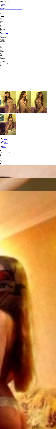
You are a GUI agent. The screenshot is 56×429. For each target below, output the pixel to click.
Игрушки (3, 146)
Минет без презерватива (5, 143)
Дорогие (3, 5)
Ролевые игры (4, 145)
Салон (3, 3)
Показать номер (2, 20)
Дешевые (3, 4)
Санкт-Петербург (3, 9)
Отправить (2, 161)
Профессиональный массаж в (6, 141)
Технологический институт (19, 9)
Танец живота (4, 147)
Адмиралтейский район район (10, 9)
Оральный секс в (4, 144)
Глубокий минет (4, 139)
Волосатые (3, 148)
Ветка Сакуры (4, 138)
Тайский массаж (4, 142)
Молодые (3, 6)
